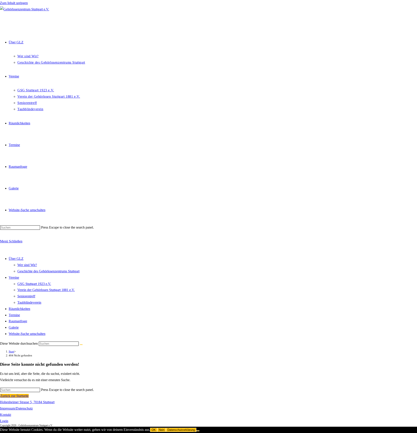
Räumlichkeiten (19, 309)
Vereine (14, 277)
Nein (161, 429)
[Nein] (197, 430)
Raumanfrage (18, 321)
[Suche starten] (81, 344)
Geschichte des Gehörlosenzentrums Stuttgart (48, 271)
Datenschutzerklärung (181, 429)
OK (154, 429)
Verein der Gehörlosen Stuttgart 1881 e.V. (46, 290)
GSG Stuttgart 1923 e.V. (34, 284)
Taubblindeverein (29, 302)
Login (4, 421)
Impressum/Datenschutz (16, 408)
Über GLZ (16, 258)
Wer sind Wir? (27, 265)
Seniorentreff (26, 296)
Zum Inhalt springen (14, 3)
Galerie (14, 327)
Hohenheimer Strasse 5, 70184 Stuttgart (27, 402)
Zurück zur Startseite (14, 396)
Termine (14, 315)
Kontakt (5, 415)
